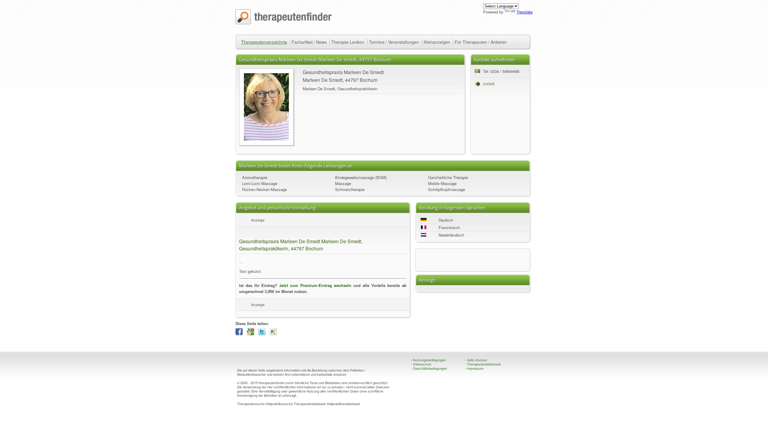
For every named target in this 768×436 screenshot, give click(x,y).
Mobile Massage (442, 183)
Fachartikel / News (309, 42)
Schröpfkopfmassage (446, 189)
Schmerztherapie (349, 189)
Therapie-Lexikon (347, 42)
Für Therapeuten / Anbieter (481, 42)
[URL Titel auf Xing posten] (275, 333)
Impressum (474, 368)
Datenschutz (421, 364)
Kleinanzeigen (437, 42)
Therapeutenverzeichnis (264, 42)
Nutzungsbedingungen (428, 359)
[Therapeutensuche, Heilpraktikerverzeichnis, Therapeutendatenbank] (284, 22)
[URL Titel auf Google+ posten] (252, 333)
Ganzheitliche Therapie (448, 177)
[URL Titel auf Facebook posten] (241, 333)
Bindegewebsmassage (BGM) (361, 177)
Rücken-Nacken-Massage (264, 189)
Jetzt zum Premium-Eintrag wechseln (315, 285)
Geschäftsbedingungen (429, 368)
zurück (489, 83)
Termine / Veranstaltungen (394, 42)
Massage (343, 183)
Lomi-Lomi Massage (259, 183)
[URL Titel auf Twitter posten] (263, 333)
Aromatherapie (254, 177)
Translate (524, 12)
